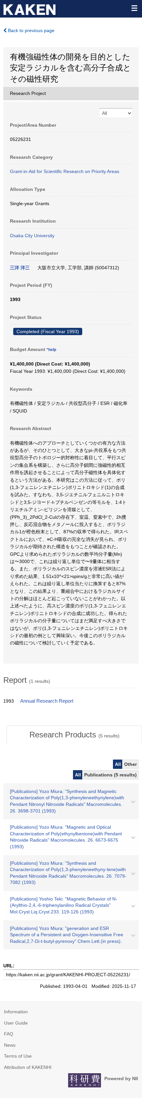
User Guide (16, 1023)
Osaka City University (32, 235)
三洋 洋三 (20, 267)
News (10, 1045)
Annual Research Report (46, 701)
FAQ (8, 1033)
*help (51, 349)
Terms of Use (18, 1056)
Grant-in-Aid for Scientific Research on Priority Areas (64, 171)
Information (16, 1011)
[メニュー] (134, 8)
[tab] (74, 734)
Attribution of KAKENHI (28, 1067)
